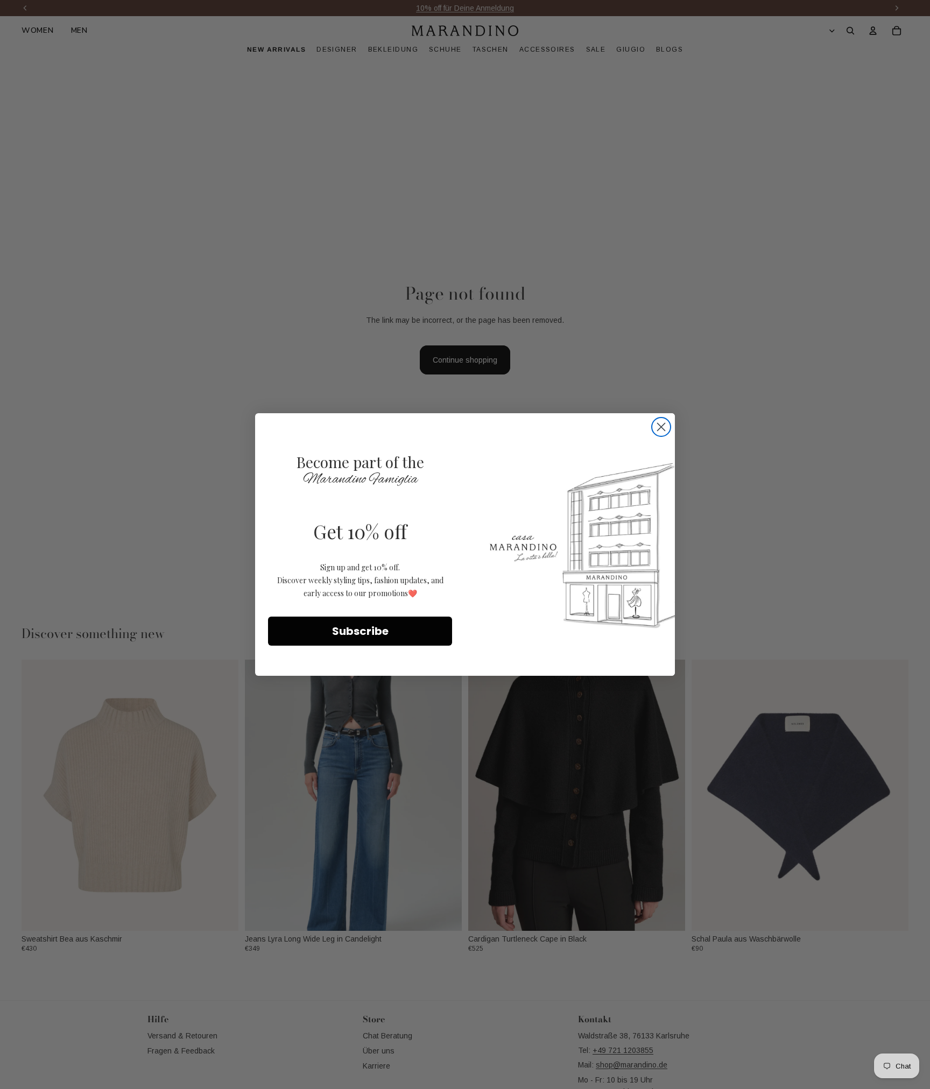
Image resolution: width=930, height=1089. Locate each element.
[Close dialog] (661, 427)
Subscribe (360, 631)
